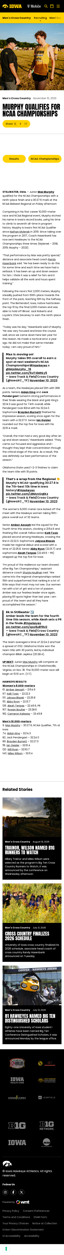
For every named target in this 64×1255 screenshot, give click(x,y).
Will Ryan (12, 749)
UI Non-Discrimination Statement (23, 1229)
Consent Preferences (36, 1211)
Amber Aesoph (21, 525)
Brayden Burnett (29, 412)
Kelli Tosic (51, 533)
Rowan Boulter (16, 709)
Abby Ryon (37, 549)
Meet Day (55, 18)
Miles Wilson (15, 753)
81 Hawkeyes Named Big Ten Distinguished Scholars (30, 1018)
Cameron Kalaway (18, 713)
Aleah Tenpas (27, 553)
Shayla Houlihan (32, 572)
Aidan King (28, 392)
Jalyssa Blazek (45, 541)
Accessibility (31, 1236)
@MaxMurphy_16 (18, 369)
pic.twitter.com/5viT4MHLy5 (26, 373)
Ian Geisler (43, 420)
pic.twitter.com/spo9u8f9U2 (26, 627)
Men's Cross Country (16, 98)
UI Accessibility (11, 1236)
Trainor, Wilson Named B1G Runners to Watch (30, 850)
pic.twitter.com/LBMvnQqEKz (27, 494)
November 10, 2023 (43, 380)
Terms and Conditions (16, 1217)
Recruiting (40, 18)
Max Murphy (46, 192)
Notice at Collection (44, 1223)
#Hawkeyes (38, 365)
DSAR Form (40, 1217)
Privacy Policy (10, 1211)
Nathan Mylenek (20, 231)
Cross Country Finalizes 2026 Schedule (27, 936)
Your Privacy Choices (15, 1223)
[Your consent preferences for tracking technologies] (6, 1248)
